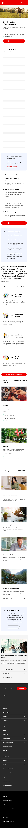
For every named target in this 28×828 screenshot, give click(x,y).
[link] (12, 167)
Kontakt (4, 804)
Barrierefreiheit (6, 813)
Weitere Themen (21, 470)
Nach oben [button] (21, 688)
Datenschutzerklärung (7, 800)
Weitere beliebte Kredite (19, 380)
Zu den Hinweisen (13, 627)
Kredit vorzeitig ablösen (9, 525)
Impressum (5, 796)
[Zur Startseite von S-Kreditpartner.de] (2, 2)
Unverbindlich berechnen (15, 41)
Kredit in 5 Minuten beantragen (15, 374)
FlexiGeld (5, 446)
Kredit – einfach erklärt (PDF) (9, 821)
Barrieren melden (6, 817)
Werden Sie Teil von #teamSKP (11, 588)
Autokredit (5, 405)
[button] (25, 2)
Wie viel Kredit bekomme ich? (10, 495)
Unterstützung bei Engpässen (10, 554)
